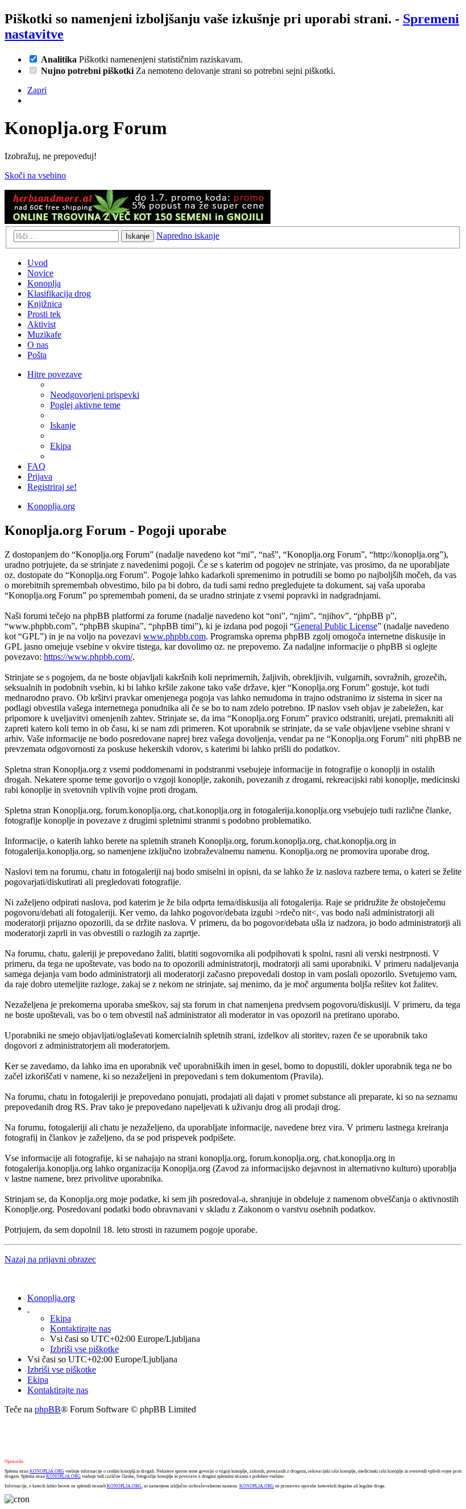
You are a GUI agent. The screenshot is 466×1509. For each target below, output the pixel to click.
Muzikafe (44, 334)
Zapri (37, 90)
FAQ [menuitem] (36, 466)
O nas (37, 345)
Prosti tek (44, 314)
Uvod (37, 263)
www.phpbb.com (174, 636)
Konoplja (44, 283)
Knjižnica (44, 304)
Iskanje (137, 236)
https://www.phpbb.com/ (88, 657)
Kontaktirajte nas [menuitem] (80, 1328)
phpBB (48, 1409)
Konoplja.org (51, 506)
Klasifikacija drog (59, 293)
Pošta (37, 355)
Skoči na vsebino (35, 175)
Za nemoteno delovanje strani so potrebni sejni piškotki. (188, 71)
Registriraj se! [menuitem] (52, 487)
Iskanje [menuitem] (63, 425)
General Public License (335, 626)
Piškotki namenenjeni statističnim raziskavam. (142, 59)
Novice (40, 273)
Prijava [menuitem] (39, 476)
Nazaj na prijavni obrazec (50, 1259)
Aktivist (41, 324)
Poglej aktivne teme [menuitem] (85, 405)
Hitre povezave (54, 374)
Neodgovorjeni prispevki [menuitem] (94, 395)
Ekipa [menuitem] (60, 446)
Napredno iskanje (187, 235)
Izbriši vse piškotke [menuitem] (84, 1349)
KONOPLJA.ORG (47, 1471)
